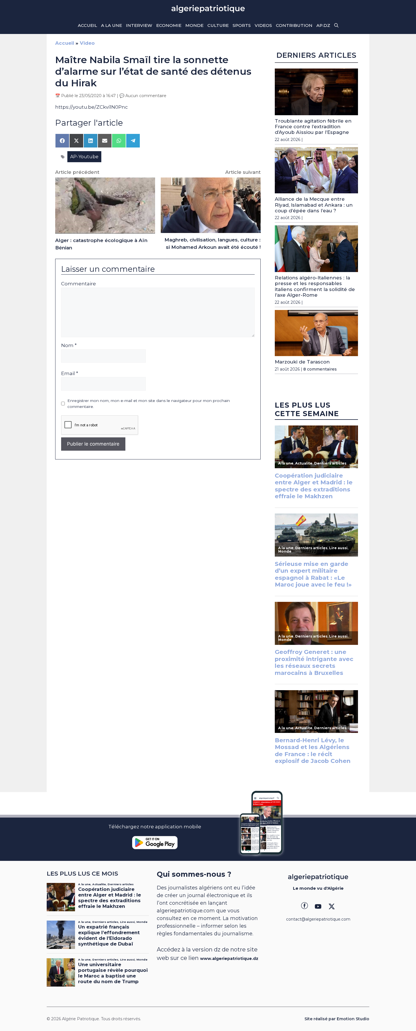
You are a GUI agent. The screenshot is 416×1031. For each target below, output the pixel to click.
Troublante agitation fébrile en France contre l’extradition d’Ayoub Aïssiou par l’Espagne (313, 126)
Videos (263, 25)
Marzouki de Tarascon (302, 362)
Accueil (87, 25)
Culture (218, 25)
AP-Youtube (84, 156)
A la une (111, 25)
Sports (242, 25)
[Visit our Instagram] (318, 906)
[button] (336, 25)
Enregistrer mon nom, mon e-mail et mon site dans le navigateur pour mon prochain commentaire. (148, 403)
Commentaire (78, 283)
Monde (194, 25)
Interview (139, 25)
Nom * (69, 345)
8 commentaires (320, 369)
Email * (69, 373)
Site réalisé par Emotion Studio (337, 1018)
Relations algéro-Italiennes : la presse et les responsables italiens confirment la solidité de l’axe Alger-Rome (315, 286)
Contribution (294, 25)
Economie (168, 25)
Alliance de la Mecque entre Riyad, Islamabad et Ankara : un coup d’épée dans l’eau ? (314, 204)
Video (87, 43)
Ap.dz (323, 25)
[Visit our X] (331, 906)
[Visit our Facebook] (304, 906)
